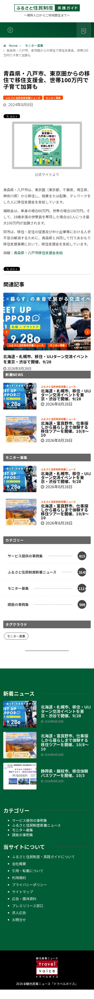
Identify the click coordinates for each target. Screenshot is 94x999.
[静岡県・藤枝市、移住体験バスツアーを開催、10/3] (20, 776)
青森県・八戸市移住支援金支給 (38, 252)
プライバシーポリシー (29, 884)
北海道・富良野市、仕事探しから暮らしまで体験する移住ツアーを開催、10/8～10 (65, 429)
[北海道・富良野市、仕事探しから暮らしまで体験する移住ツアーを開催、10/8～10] (20, 429)
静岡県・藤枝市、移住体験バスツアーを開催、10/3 (64, 773)
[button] (47, 798)
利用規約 (19, 877)
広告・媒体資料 (24, 898)
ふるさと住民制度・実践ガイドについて (43, 856)
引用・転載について (28, 870)
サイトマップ (22, 891)
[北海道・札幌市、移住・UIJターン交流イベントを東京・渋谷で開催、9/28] (20, 396)
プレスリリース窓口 (27, 905)
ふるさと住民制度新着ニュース (22, 98)
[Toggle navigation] (10, 30)
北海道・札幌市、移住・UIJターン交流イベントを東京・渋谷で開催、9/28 (45, 358)
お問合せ (19, 919)
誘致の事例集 (22, 834)
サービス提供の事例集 (29, 820)
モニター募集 (53, 98)
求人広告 (19, 912)
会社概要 (19, 863)
